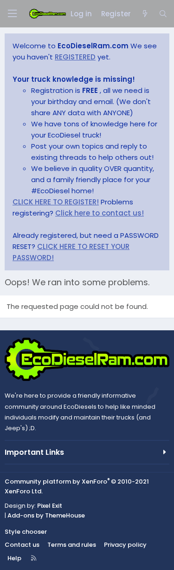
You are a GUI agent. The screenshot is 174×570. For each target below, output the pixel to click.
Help (14, 558)
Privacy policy (125, 544)
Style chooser (26, 531)
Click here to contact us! (99, 213)
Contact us (22, 544)
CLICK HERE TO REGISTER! (56, 202)
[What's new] (144, 14)
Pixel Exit (49, 505)
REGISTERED (75, 57)
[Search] (163, 14)
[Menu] (12, 13)
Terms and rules (71, 544)
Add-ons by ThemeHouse (46, 515)
